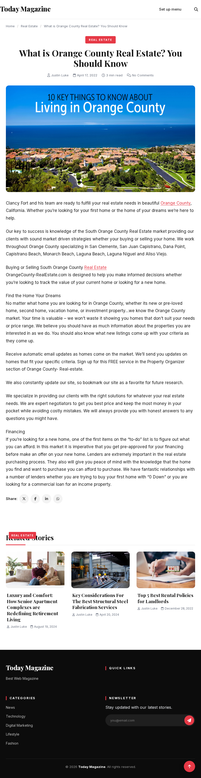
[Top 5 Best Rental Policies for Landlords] (166, 570)
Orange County (175, 203)
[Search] (196, 9)
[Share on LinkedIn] (46, 498)
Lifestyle (12, 734)
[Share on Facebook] (35, 498)
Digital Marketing (19, 725)
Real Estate (29, 26)
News (10, 707)
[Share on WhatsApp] (58, 498)
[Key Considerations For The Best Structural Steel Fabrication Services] (100, 570)
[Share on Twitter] (24, 498)
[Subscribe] (189, 720)
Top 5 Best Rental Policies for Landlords (165, 598)
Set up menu (170, 9)
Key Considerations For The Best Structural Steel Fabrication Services (100, 601)
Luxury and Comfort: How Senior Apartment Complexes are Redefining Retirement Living (32, 607)
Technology (15, 716)
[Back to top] (189, 766)
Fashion (12, 743)
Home (10, 26)
